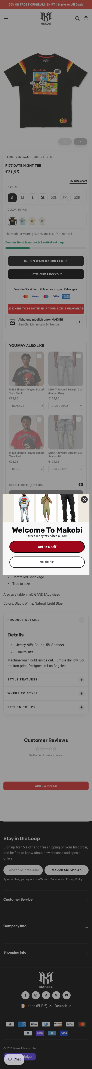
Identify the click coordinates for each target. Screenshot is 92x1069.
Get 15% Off (47, 547)
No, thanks (47, 562)
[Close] (84, 499)
